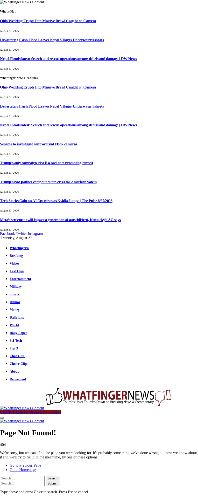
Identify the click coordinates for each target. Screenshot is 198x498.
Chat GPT (17, 356)
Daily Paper (18, 333)
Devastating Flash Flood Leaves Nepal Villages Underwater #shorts (52, 40)
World (14, 325)
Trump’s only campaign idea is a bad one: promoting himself (46, 163)
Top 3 (14, 348)
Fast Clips (17, 271)
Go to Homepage (23, 470)
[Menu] (2, 418)
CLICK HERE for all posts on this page (30, 412)
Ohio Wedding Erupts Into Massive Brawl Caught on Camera (48, 21)
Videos (14, 263)
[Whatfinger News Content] (86, 408)
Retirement (18, 379)
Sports (14, 294)
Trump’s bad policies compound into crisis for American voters (48, 182)
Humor (15, 302)
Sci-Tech (16, 340)
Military (16, 286)
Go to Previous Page (25, 465)
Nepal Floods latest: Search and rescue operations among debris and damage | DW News (68, 59)
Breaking (16, 256)
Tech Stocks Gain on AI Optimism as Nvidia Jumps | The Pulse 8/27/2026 (56, 201)
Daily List (17, 317)
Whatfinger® (19, 248)
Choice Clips (19, 364)
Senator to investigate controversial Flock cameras (38, 144)
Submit (52, 483)
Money (15, 310)
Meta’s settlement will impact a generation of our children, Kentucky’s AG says (60, 220)
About (14, 371)
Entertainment (20, 279)
